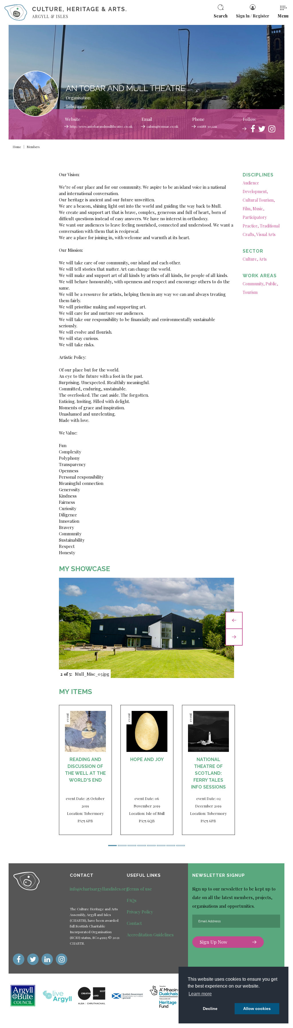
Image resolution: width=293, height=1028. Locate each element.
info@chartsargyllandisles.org (99, 889)
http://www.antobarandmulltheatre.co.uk (101, 126)
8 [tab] (180, 845)
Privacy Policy (140, 912)
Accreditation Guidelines (150, 934)
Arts (263, 259)
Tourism (250, 292)
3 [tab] (132, 845)
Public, (272, 283)
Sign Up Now (213, 942)
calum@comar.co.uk (162, 126)
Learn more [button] (200, 993)
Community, (254, 283)
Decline (210, 1008)
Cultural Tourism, (259, 200)
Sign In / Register (252, 16)
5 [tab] (151, 845)
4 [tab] (141, 845)
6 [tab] (161, 845)
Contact (134, 923)
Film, (247, 208)
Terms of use (139, 889)
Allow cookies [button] (257, 1008)
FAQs (131, 900)
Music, (258, 208)
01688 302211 (207, 126)
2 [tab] (122, 845)
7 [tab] (171, 845)
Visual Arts (266, 234)
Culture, (250, 259)
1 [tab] (112, 845)
